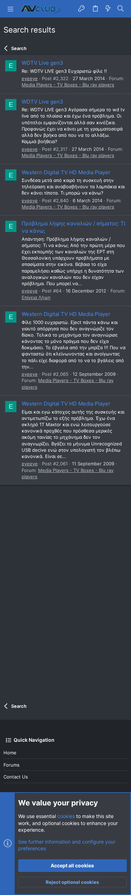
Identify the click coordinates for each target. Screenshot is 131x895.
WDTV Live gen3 (42, 62)
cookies (66, 816)
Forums (11, 765)
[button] (10, 8)
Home (9, 752)
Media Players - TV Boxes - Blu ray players (68, 84)
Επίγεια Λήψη (36, 297)
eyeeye (30, 78)
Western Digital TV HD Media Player (66, 172)
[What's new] (108, 9)
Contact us (15, 777)
